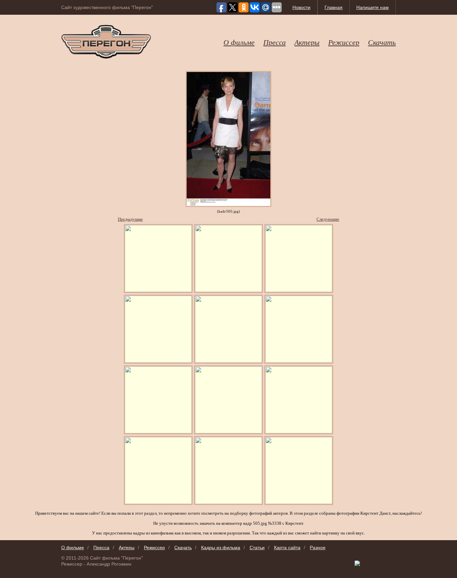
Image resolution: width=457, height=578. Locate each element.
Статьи (257, 547)
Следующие (327, 219)
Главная (334, 7)
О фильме (239, 42)
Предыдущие (130, 219)
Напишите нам (372, 7)
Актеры (306, 42)
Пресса (274, 42)
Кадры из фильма (220, 547)
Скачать (382, 42)
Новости (301, 7)
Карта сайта (287, 547)
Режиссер (343, 42)
